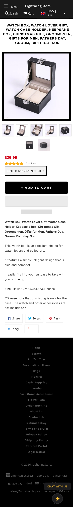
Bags (36, 371)
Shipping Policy (36, 440)
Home (36, 347)
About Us (36, 411)
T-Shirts (36, 376)
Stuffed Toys (36, 359)
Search (36, 353)
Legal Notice (37, 452)
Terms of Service (36, 428)
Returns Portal (36, 446)
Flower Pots (36, 399)
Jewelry (36, 388)
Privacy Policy (36, 434)
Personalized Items (36, 365)
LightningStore (36, 6)
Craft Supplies (36, 382)
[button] (53, 13)
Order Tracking (36, 405)
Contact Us (36, 417)
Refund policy (36, 423)
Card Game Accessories (36, 394)
